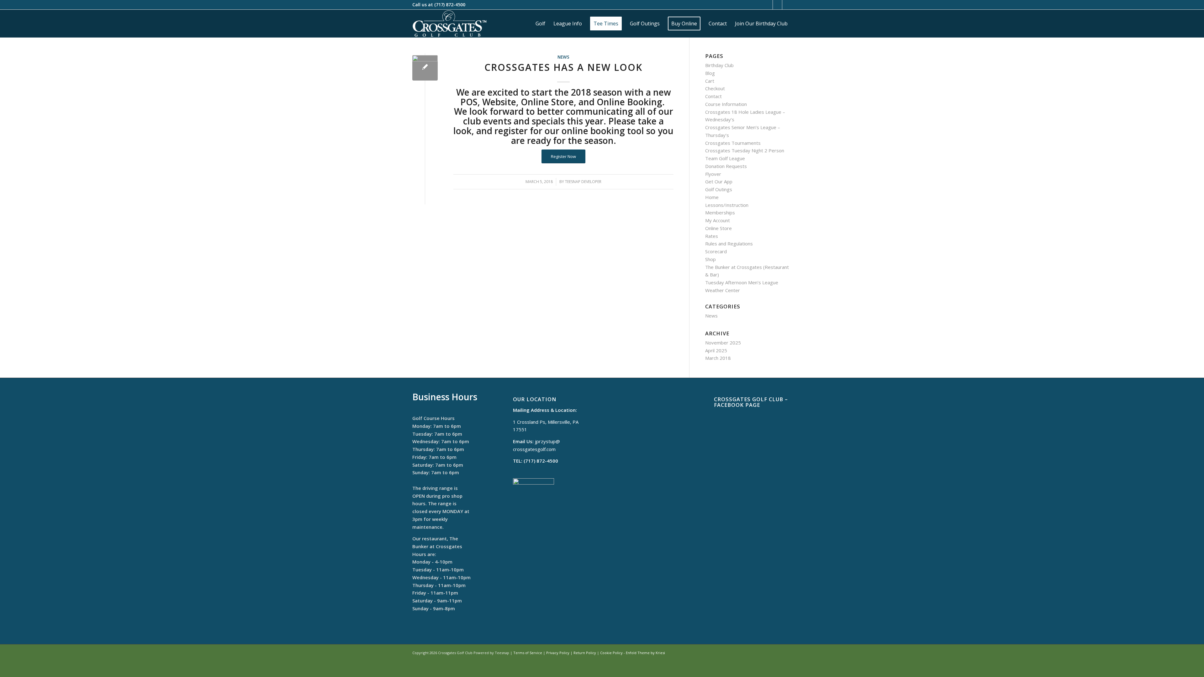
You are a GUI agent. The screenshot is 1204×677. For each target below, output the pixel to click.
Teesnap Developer (583, 181)
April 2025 (716, 350)
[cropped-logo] (449, 23)
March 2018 (718, 358)
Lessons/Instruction (726, 205)
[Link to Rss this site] (787, 4)
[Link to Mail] (777, 4)
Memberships (720, 212)
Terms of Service (527, 652)
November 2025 (723, 342)
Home (712, 197)
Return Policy (584, 652)
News (563, 57)
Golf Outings (718, 189)
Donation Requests (726, 166)
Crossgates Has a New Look (563, 67)
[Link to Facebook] (768, 4)
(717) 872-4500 (449, 5)
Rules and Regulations (729, 243)
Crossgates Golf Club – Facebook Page (751, 402)
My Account (717, 220)
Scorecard (716, 251)
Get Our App (718, 181)
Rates (711, 236)
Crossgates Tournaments (733, 143)
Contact (713, 96)
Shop (710, 259)
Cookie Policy (611, 652)
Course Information (726, 104)
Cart (709, 81)
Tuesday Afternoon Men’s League (741, 282)
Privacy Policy (557, 652)
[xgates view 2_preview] (425, 68)
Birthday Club (719, 65)
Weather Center (722, 290)
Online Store (718, 228)
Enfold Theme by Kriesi (645, 652)
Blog (710, 73)
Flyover (713, 174)
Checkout (715, 88)
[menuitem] (540, 23)
